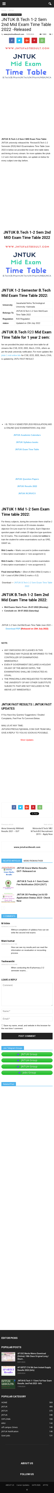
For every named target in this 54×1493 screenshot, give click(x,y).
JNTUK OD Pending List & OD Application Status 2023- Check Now (33, 897)
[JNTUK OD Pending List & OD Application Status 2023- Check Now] (8, 898)
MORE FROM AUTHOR (33, 861)
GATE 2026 (36, 1485)
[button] (50, 3)
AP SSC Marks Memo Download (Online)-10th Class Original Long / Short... (33, 1356)
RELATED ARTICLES (11, 861)
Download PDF (13, 628)
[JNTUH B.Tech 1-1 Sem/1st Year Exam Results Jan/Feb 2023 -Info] (8, 1384)
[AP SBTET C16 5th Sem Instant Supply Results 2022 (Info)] (8, 1371)
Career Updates (23, 1485)
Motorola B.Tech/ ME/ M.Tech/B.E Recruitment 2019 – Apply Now (42, 831)
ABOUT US (10, 1485)
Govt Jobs (5, 1435)
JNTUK (4, 15)
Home (3, 10)
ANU (3, 1423)
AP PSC (45, 1485)
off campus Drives (9, 1427)
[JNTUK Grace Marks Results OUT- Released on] (8, 871)
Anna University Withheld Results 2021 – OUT (12, 830)
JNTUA (4, 1415)
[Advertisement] (27, 109)
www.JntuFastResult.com (14, 34)
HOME (4, 1402)
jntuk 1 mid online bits (11, 355)
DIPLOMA (5, 1419)
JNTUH (4, 1410)
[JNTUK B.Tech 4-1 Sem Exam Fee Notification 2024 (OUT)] (8, 884)
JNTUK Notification (15, 15)
